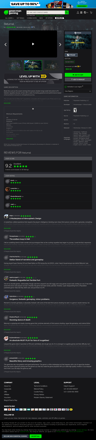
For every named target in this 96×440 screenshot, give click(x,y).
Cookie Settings (82, 430)
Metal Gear (59, 15)
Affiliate (6, 394)
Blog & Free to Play (10, 400)
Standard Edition (69, 62)
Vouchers (7, 397)
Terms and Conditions (76, 431)
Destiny (46, 15)
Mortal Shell (39, 15)
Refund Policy (39, 389)
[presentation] (6, 44)
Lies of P (52, 15)
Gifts (5, 392)
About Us (7, 386)
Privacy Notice (39, 394)
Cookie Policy (38, 392)
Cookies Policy (25, 431)
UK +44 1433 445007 (71, 389)
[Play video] (33, 44)
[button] (9, 18)
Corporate (7, 389)
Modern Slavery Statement (43, 397)
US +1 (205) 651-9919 (71, 392)
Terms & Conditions (40, 386)
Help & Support (69, 386)
